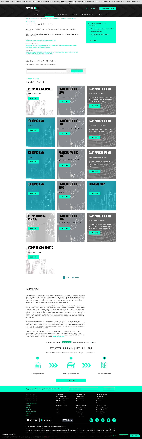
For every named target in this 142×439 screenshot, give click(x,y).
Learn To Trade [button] (63, 14)
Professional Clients (87, 14)
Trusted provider (80, 400)
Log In (93, 8)
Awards (77, 402)
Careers (27, 415)
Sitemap (28, 407)
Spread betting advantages (62, 398)
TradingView (99, 402)
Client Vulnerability (80, 416)
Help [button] (107, 14)
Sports (100, 14)
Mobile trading (99, 398)
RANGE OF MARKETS (61, 405)
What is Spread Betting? (61, 396)
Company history (80, 396)
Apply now (93, 40)
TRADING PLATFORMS (101, 394)
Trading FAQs (79, 414)
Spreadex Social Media (31, 411)
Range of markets (80, 398)
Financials (36, 18)
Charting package (100, 400)
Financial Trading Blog (101, 412)
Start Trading (71, 380)
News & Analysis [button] (49, 14)
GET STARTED (59, 394)
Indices (57, 407)
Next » (77, 277)
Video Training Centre (81, 407)
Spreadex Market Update (102, 407)
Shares (57, 409)
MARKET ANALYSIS (101, 405)
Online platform (99, 396)
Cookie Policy (46, 437)
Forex (57, 412)
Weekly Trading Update (101, 409)
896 (73, 277)
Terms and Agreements (31, 403)
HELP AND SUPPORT (81, 405)
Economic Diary (99, 414)
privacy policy (50, 389)
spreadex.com (29, 18)
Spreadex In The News (54, 18)
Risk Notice (28, 405)
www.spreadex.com (58, 336)
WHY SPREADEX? (80, 394)
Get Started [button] (37, 14)
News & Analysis (44, 18)
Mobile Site (28, 413)
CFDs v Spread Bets (60, 400)
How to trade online (60, 402)
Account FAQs (79, 409)
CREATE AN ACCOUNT (108, 8)
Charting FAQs (79, 412)
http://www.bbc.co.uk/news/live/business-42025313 (41, 40)
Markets (74, 14)
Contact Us (28, 409)
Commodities (59, 414)
